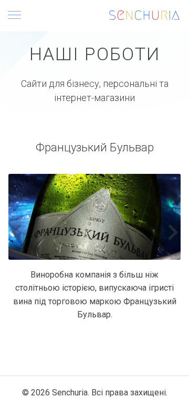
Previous (16, 232)
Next (172, 232)
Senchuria (70, 392)
